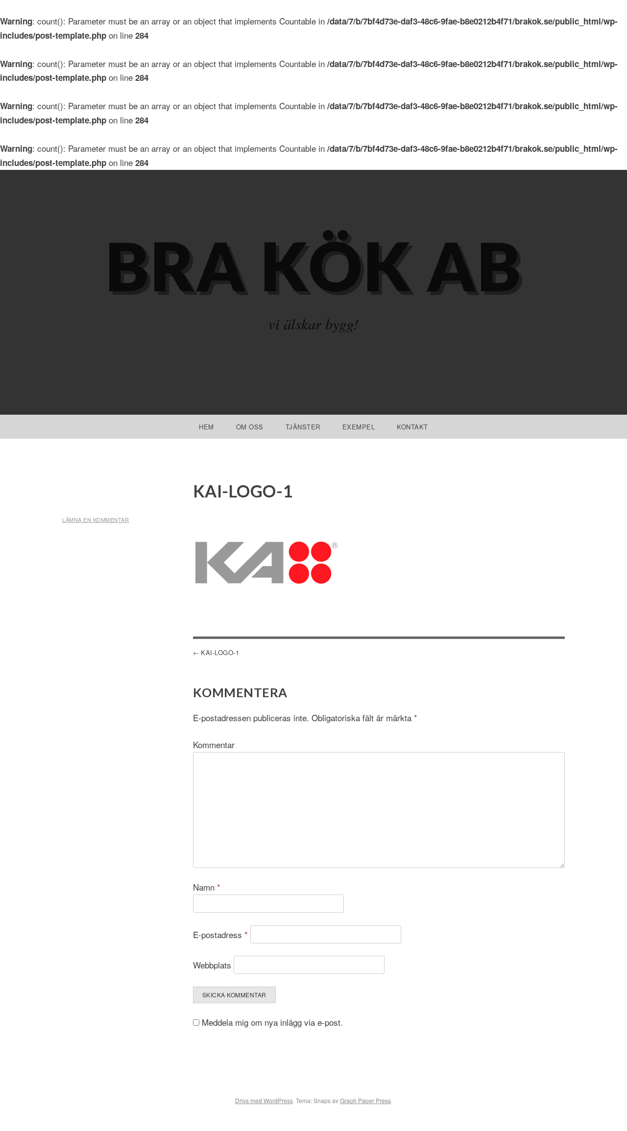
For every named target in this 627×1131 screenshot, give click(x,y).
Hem (206, 426)
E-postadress (220, 934)
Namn (206, 887)
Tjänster (303, 426)
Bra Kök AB (313, 266)
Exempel (358, 426)
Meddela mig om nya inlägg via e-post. (272, 1022)
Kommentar (214, 744)
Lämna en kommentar (95, 519)
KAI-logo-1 (220, 652)
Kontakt (412, 426)
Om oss (250, 426)
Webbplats (212, 965)
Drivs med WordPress (264, 1100)
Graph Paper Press (365, 1100)
